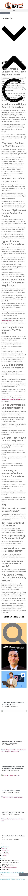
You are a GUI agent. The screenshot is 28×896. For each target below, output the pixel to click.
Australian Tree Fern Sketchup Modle (13, 812)
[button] (14, 10)
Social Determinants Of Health (11, 790)
